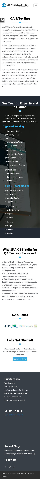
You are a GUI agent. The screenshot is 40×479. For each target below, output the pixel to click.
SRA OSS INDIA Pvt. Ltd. (20, 473)
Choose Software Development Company (19, 450)
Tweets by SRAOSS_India (13, 415)
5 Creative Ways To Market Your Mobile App (19, 454)
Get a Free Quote (20, 359)
